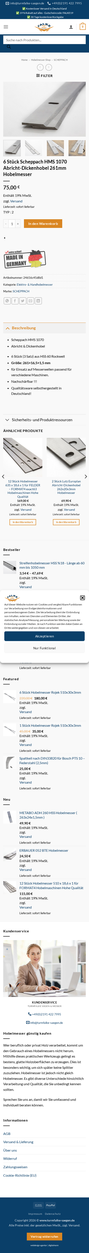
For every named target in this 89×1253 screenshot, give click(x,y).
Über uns (10, 1150)
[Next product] (40, 67)
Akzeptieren (44, 636)
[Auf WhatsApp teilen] (7, 300)
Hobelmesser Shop (41, 59)
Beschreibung (24, 328)
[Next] (79, 109)
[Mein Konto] (71, 27)
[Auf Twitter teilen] (22, 300)
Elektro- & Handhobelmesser (35, 284)
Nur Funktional (44, 648)
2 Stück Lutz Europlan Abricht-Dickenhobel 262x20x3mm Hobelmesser (66, 487)
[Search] (8, 47)
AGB (6, 1133)
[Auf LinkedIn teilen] (38, 300)
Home (24, 59)
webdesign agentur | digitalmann (44, 1245)
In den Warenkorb (43, 224)
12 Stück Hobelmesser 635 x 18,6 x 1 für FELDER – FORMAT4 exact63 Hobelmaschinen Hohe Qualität (22, 489)
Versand (16, 201)
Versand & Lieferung (18, 1142)
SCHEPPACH (61, 59)
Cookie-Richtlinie (29, 656)
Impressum (63, 656)
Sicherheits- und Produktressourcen (42, 420)
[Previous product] (48, 67)
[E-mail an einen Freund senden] (30, 300)
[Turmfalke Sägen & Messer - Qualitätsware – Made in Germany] (44, 26)
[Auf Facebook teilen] (15, 300)
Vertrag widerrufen (44, 1236)
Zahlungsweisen (15, 1167)
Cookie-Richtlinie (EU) (20, 1175)
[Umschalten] (7, 328)
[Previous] (10, 109)
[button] (82, 597)
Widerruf (10, 1158)
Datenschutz (48, 656)
